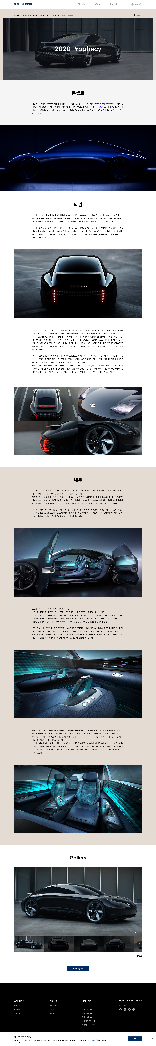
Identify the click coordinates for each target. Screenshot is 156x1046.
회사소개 (113, 4)
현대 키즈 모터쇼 (87, 1021)
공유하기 (139, 15)
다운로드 (139, 956)
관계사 (52, 1009)
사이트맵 (17, 1013)
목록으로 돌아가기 (78, 968)
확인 (135, 1039)
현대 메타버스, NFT (88, 1025)
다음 (139, 901)
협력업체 (52, 1013)
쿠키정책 (17, 1009)
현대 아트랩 (86, 1017)
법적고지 (17, 1005)
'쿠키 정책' (95, 1040)
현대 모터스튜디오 (88, 1009)
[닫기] (152, 1038)
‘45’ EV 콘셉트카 (101, 107)
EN (136, 4)
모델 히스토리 (54, 1005)
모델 (96, 4)
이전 (16, 901)
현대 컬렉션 (86, 1013)
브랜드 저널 (80, 4)
